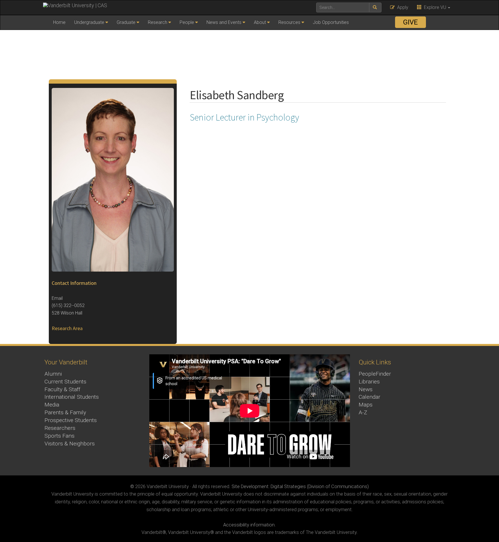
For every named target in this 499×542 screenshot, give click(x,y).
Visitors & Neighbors (69, 443)
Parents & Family (65, 412)
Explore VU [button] (434, 7)
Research (157, 22)
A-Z (363, 412)
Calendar (369, 397)
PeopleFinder (375, 373)
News (366, 389)
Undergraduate (89, 22)
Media (51, 404)
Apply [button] (401, 7)
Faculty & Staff (62, 389)
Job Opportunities (331, 22)
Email (57, 298)
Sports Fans (59, 435)
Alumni (53, 373)
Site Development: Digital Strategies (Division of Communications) (300, 486)
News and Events (223, 22)
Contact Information (74, 283)
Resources (289, 22)
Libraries (369, 381)
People (187, 22)
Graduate (126, 22)
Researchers (59, 428)
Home (59, 22)
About (260, 22)
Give (410, 22)
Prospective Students (70, 420)
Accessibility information (249, 525)
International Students (71, 397)
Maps (366, 404)
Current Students (65, 381)
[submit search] (375, 7)
